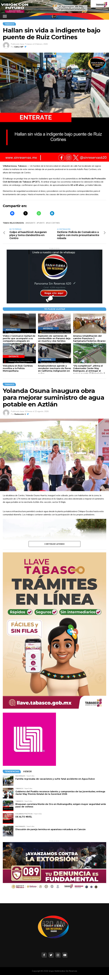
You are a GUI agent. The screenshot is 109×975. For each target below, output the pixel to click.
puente (41, 223)
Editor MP (18, 47)
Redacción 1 (20, 414)
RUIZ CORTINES (53, 223)
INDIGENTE (31, 223)
